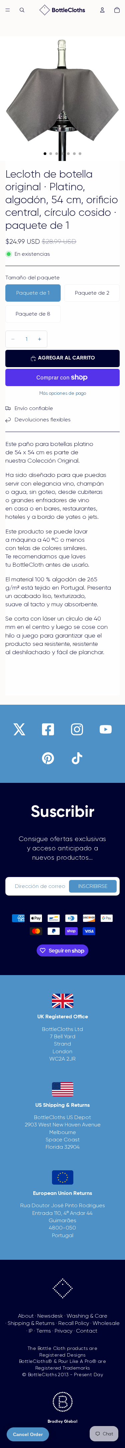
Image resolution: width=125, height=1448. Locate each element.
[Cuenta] (102, 10)
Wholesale (106, 1323)
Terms (43, 1331)
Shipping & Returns (31, 1323)
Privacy (63, 1331)
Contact (86, 1331)
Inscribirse (92, 886)
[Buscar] (22, 10)
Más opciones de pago (62, 393)
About (26, 1316)
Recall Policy (73, 1323)
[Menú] (7, 10)
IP (31, 1331)
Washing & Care (87, 1316)
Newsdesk (50, 1316)
